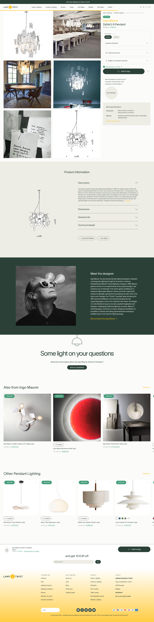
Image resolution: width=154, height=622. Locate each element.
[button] (27, 34)
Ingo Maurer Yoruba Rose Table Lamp (115, 444)
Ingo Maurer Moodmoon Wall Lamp (64, 448)
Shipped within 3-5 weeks (31, 551)
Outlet (110, 7)
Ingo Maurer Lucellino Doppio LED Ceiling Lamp (19, 444)
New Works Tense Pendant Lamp (14, 522)
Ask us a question (77, 367)
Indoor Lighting (36, 7)
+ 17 (128, 518)
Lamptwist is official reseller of (113, 84)
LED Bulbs (81, 7)
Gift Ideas (100, 7)
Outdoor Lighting (51, 7)
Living (71, 7)
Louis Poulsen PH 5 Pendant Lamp (126, 522)
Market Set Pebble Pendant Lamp (89, 522)
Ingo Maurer (110, 20)
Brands (91, 7)
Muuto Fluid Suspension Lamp (50, 522)
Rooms (63, 7)
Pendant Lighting (119, 13)
